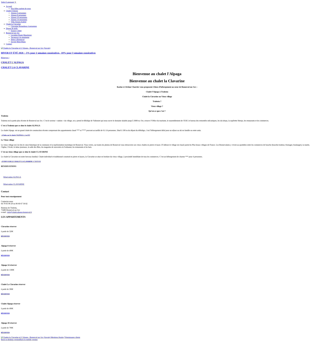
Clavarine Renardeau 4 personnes (24, 26)
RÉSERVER (5, 236)
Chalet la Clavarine (13, 24)
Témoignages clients (72, 337)
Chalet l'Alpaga (12, 11)
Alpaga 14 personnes (19, 20)
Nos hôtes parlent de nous (21, 8)
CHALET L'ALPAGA (12, 62)
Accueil (9, 6)
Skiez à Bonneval (17, 39)
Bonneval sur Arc (13, 33)
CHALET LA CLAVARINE (15, 67)
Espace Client (16, 31)
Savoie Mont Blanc (18, 42)
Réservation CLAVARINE (13, 184)
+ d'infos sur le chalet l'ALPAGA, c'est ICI (15, 135)
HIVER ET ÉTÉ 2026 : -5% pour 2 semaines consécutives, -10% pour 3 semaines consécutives (48, 53)
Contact (9, 44)
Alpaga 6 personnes (18, 13)
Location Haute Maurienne (21, 35)
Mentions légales (57, 337)
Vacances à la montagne (20, 37)
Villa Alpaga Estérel (18, 22)
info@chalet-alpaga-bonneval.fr (19, 212)
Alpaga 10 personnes (19, 17)
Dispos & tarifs (12, 28)
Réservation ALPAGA (12, 177)
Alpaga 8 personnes (18, 15)
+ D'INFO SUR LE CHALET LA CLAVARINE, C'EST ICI (21, 161)
